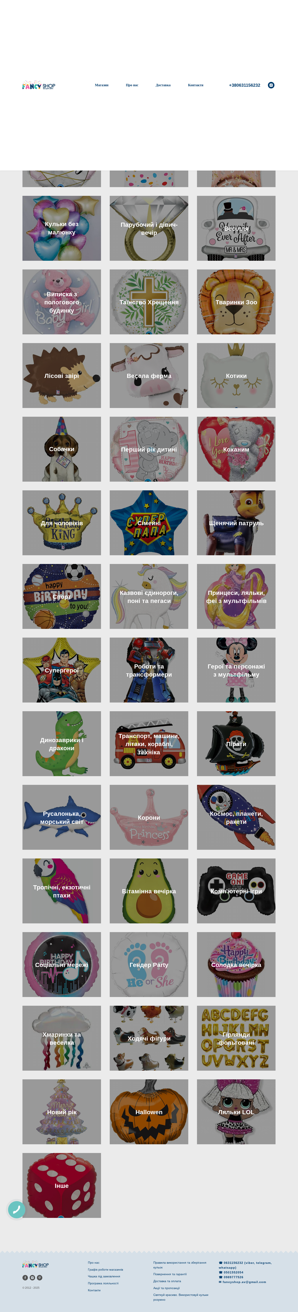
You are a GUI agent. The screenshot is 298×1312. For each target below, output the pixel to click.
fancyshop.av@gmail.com (244, 1282)
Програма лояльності (103, 1283)
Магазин (101, 85)
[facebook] (25, 1277)
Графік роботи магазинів (105, 1269)
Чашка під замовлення (104, 1276)
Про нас (132, 85)
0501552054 (233, 1272)
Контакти (195, 85)
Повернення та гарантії (170, 1274)
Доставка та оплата (167, 1281)
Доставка (163, 85)
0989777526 (233, 1277)
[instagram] (271, 85)
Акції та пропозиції (166, 1288)
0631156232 (234, 1263)
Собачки (61, 449)
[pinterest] (39, 1277)
